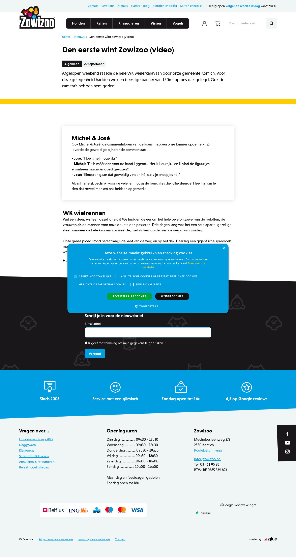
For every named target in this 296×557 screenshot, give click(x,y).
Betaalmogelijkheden (34, 467)
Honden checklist (165, 5)
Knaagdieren (128, 23)
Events (135, 5)
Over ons (107, 5)
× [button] (224, 248)
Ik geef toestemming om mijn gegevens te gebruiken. (127, 343)
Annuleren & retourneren (36, 461)
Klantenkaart (27, 450)
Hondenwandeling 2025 (36, 439)
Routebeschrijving (208, 450)
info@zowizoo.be (207, 459)
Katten (101, 23)
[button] (148, 306)
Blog (146, 5)
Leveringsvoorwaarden (94, 539)
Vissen (156, 23)
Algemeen (71, 64)
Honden (78, 23)
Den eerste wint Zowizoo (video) (111, 36)
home (66, 36)
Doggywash (27, 445)
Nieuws (122, 5)
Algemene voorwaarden (56, 539)
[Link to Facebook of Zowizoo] (287, 434)
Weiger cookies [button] (172, 296)
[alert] (148, 278)
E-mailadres (93, 323)
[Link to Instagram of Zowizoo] (287, 451)
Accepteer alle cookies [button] (129, 296)
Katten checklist (191, 5)
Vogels (178, 23)
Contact (93, 5)
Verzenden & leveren (34, 456)
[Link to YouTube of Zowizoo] (287, 442)
